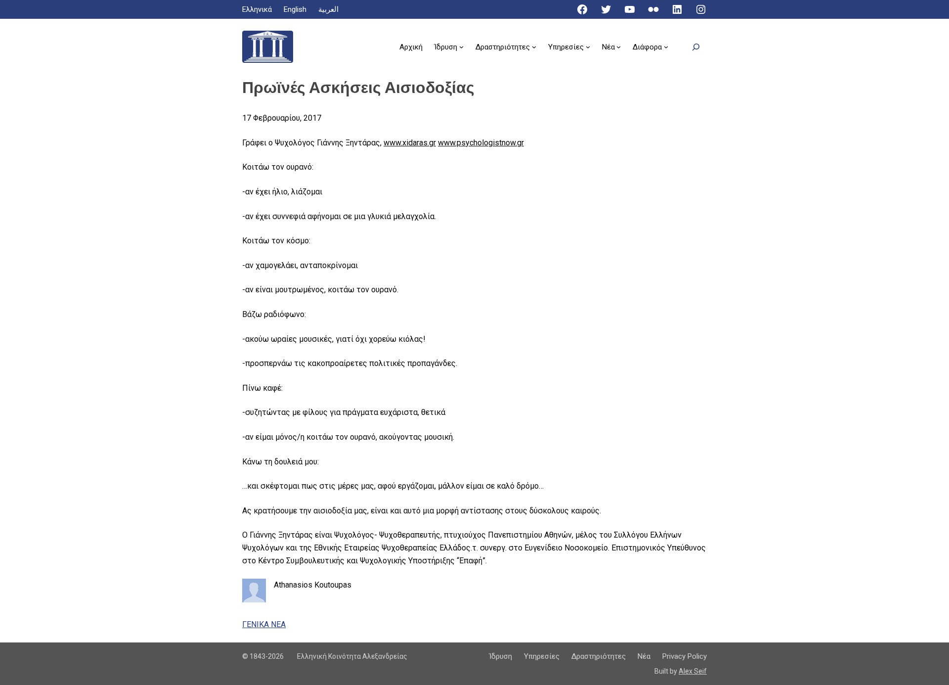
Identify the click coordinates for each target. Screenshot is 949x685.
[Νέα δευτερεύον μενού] (618, 47)
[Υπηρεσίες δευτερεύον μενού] (588, 47)
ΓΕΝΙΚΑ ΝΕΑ (264, 624)
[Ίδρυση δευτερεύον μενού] (461, 47)
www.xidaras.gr (410, 142)
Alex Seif (693, 671)
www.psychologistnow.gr (481, 142)
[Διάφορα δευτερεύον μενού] (666, 47)
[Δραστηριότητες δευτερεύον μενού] (534, 47)
